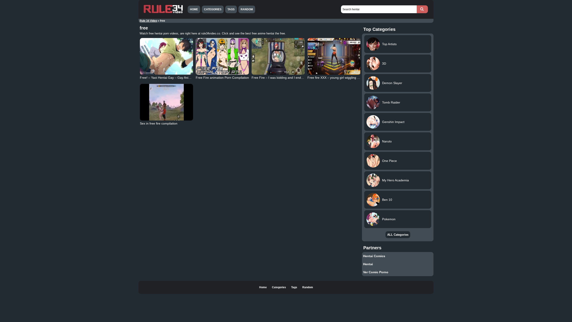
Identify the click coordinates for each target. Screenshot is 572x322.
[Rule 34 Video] (163, 12)
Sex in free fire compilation (158, 123)
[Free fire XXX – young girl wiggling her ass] (334, 56)
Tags (231, 9)
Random (247, 9)
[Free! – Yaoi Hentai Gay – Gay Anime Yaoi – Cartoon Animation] (166, 56)
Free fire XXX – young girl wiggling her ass (337, 77)
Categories (212, 9)
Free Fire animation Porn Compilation (222, 77)
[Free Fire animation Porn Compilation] (222, 56)
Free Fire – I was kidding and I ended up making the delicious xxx (298, 77)
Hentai (368, 264)
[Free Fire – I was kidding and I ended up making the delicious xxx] (278, 56)
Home (194, 9)
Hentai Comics (374, 256)
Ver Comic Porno (375, 272)
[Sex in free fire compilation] (166, 102)
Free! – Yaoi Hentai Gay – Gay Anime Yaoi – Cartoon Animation (184, 77)
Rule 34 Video (148, 20)
